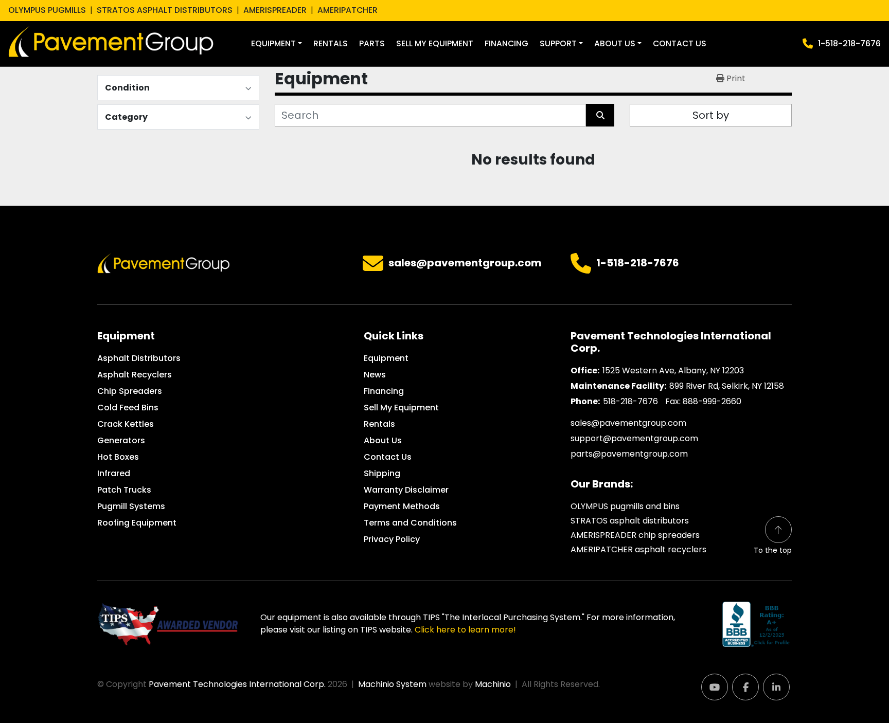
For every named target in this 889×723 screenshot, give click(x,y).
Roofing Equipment (136, 523)
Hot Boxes (118, 457)
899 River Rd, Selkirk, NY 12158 (726, 386)
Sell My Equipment (434, 43)
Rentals (330, 43)
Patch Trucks (124, 490)
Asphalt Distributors (139, 358)
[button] (276, 43)
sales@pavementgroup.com (465, 263)
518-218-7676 (630, 401)
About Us (614, 43)
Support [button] (558, 43)
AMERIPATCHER (347, 10)
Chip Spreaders (129, 391)
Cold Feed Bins (127, 407)
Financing (506, 43)
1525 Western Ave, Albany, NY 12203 (673, 370)
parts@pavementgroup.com (629, 454)
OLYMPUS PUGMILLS (47, 10)
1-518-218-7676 (849, 43)
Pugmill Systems (131, 506)
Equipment (273, 43)
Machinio (493, 684)
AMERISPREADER (275, 10)
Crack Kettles (125, 424)
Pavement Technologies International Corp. (237, 684)
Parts (372, 43)
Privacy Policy (392, 539)
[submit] (600, 115)
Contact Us (679, 43)
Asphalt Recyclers (134, 375)
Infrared (113, 473)
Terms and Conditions (410, 523)
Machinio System (392, 684)
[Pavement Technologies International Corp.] (163, 262)
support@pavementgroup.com (634, 438)
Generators (121, 440)
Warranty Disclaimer (406, 490)
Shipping (382, 473)
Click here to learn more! (465, 630)
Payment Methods (402, 506)
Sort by (710, 115)
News (375, 375)
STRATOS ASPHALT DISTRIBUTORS (165, 10)
